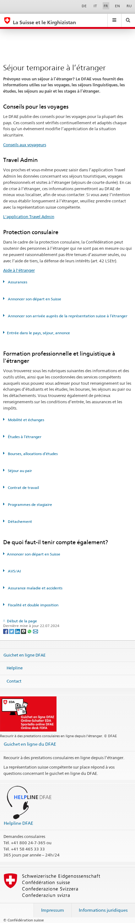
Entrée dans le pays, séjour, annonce (38, 332)
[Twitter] (12, 631)
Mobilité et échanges (25, 419)
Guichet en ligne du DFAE (30, 744)
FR (106, 5)
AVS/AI (14, 571)
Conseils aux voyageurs (24, 144)
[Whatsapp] (30, 631)
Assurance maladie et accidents (34, 588)
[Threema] (24, 631)
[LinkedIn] (18, 631)
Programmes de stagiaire (29, 504)
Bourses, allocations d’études (32, 453)
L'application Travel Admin (28, 216)
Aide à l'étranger (19, 270)
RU (129, 5)
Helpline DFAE (18, 823)
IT (95, 5)
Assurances (17, 282)
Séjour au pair (19, 470)
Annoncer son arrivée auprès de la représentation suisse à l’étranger (67, 316)
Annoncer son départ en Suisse (34, 299)
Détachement (19, 521)
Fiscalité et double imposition (32, 605)
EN (117, 5)
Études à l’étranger (24, 436)
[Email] (35, 631)
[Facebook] (6, 631)
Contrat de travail (23, 487)
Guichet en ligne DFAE (24, 654)
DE (84, 5)
